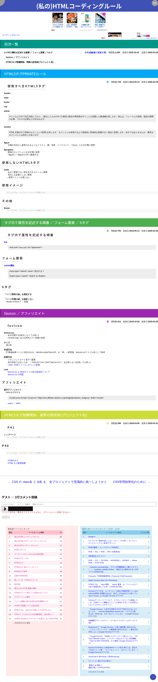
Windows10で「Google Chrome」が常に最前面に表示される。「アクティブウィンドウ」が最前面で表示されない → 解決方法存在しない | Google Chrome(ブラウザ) (113, 629)
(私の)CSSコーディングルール (26, 545)
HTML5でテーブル (21, 558)
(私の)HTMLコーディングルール (26, 537)
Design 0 (91, 537)
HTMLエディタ (20, 550)
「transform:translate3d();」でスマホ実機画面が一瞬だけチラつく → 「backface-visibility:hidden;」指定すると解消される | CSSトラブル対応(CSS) (113, 569)
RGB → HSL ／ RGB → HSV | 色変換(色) (104, 552)
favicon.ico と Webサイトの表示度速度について (29, 372)
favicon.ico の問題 (16, 374)
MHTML (17, 584)
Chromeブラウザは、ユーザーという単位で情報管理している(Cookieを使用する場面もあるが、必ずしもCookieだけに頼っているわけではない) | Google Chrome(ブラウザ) (113, 593)
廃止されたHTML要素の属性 (25, 588)
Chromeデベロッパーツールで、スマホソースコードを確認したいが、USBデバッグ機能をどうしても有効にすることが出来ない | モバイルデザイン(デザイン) (113, 602)
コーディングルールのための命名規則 (29, 554)
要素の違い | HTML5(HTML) (99, 668)
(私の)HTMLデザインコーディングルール (30, 541)
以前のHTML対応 (21, 576)
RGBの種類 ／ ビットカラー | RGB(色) (103, 547)
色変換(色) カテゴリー (97, 556)
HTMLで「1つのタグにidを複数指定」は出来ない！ (34, 614)
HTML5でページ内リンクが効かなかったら (31, 593)
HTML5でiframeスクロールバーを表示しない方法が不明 (36, 619)
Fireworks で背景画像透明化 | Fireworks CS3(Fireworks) (110, 576)
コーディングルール (11, 35)
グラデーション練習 (22, 597)
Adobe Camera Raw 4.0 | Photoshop (102, 580)
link (5, 242)
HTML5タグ (13, 460)
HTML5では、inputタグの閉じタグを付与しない (33, 610)
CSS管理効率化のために (129, 481)
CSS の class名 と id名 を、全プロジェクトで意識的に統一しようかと (59, 481)
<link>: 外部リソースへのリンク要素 (24, 365)
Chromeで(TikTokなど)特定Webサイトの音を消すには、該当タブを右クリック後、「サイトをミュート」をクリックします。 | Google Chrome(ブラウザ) (113, 650)
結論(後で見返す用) (97, 52)
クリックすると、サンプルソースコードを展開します (26, 192)
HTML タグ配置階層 (17, 463)
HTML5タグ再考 (20, 571)
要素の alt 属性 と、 (96, 665)
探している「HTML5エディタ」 (26, 580)
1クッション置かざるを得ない (100, 661)
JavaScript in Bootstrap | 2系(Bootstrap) (103, 657)
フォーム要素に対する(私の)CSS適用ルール (31, 601)
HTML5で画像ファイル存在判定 (26, 606)
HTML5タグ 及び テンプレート (26, 567)
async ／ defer (14, 403)
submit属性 (9, 265)
